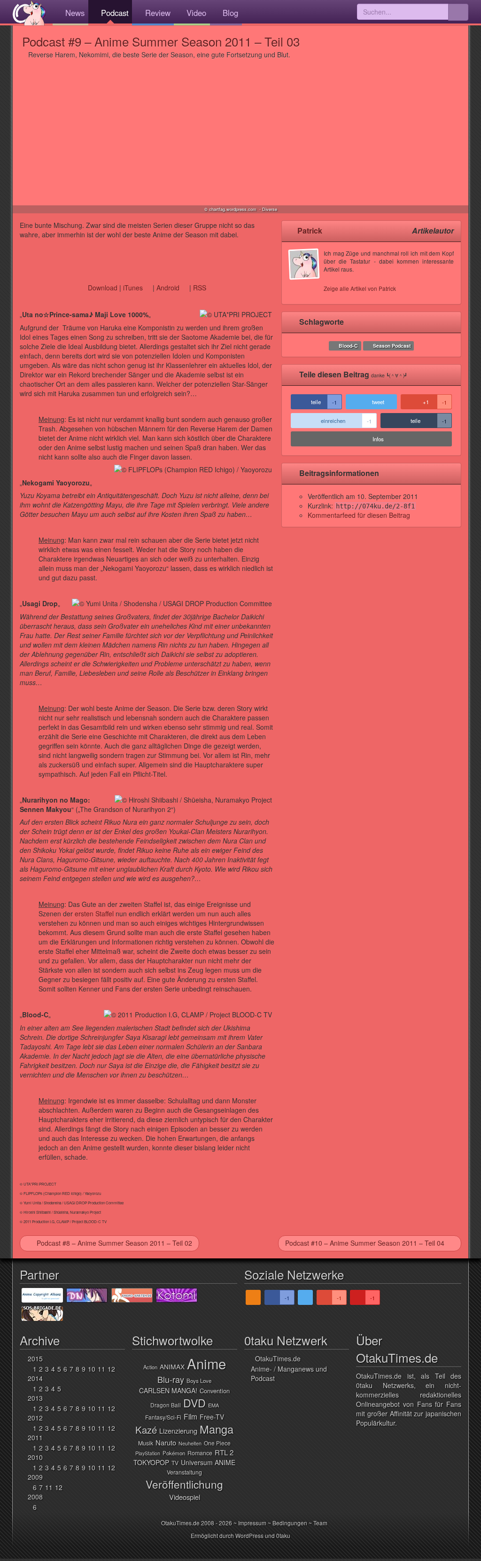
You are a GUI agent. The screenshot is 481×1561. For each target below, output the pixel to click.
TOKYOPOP (151, 1462)
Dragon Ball (165, 1405)
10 (91, 1369)
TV (174, 1463)
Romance (199, 1453)
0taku (283, 1535)
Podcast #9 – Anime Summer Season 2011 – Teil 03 (161, 41)
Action (150, 1367)
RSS (199, 287)
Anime (206, 1363)
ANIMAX (172, 1366)
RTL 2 (224, 1452)
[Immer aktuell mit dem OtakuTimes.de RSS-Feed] (253, 1297)
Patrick (309, 230)
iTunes (133, 287)
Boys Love (198, 1380)
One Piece (217, 1443)
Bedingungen (289, 1523)
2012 (35, 1417)
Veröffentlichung (184, 1483)
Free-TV (212, 1416)
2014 (35, 1378)
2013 (35, 1398)
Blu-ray (170, 1379)
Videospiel (184, 1497)
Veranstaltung (184, 1472)
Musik (145, 1443)
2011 (35, 1437)
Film (190, 1416)
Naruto (165, 1442)
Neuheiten (190, 1443)
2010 (35, 1457)
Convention (215, 1390)
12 (111, 1369)
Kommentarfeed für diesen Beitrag (359, 515)
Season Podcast (392, 345)
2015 (35, 1358)
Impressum (252, 1523)
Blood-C (348, 345)
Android (167, 287)
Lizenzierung (178, 1431)
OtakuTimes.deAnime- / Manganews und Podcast (289, 1368)
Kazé (146, 1429)
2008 (35, 1496)
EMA (213, 1405)
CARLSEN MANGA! (168, 1390)
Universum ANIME (208, 1462)
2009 (35, 1477)
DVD (194, 1403)
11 (101, 1369)
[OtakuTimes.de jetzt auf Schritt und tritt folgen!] (305, 1297)
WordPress (249, 1535)
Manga (216, 1429)
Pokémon (174, 1453)
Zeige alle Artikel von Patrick (360, 288)
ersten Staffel (94, 913)
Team (320, 1523)
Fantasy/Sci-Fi (163, 1417)
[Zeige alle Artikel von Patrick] (306, 273)
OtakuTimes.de (29, 12)
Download (102, 287)
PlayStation (147, 1453)
